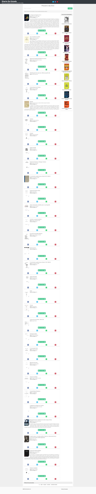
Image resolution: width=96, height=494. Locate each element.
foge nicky (44, 484)
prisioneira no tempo (54, 484)
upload (42, 484)
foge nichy (48, 484)
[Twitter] (53, 2)
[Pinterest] (57, 2)
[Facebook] (55, 2)
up (39, 484)
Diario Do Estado (9, 1)
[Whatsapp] (46, 33)
